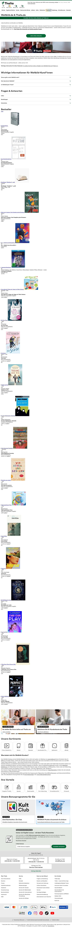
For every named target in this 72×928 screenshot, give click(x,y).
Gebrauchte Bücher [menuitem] (25, 10)
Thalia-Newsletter (52, 770)
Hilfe (20, 878)
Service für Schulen (24, 887)
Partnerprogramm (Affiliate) (62, 893)
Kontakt (21, 881)
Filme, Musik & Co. (6, 746)
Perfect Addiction (5, 696)
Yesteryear (3, 568)
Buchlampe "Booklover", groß (8, 182)
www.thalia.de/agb (29, 774)
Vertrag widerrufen (36, 871)
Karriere (3, 881)
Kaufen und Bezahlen (42, 881)
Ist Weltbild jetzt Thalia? (7, 84)
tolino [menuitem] (37, 10)
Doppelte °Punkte (6, 787)
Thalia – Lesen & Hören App (61, 881)
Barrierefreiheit (5, 892)
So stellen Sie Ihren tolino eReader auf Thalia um (36, 18)
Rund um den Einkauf (42, 876)
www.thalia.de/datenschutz (44, 774)
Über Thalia (4, 876)
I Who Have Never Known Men (8, 664)
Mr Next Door (4, 320)
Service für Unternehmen (25, 892)
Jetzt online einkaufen (36, 36)
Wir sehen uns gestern (6, 480)
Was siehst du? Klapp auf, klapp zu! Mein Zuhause (12, 289)
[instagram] (35, 913)
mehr (2, 111)
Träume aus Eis (4, 384)
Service (21, 876)
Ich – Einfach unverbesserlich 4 (8, 242)
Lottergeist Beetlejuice (6, 267)
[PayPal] (53, 907)
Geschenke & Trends (42, 746)
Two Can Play (4, 632)
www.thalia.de (51, 759)
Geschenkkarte (58, 887)
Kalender (30, 746)
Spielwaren (54, 746)
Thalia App (57, 878)
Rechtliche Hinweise (21, 840)
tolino (2, 95)
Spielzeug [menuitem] (54, 10)
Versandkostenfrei (54, 787)
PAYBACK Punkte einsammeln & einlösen (53, 812)
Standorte (3, 887)
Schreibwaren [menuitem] (61, 10)
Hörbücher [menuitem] (42, 10)
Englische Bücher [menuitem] (10, 10)
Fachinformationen (5, 885)
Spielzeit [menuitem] (48, 10)
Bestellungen (4, 99)
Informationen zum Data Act (44, 896)
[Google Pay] (34, 907)
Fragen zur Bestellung (42, 878)
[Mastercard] (14, 907)
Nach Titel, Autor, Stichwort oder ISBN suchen (38, 2)
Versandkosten (51, 926)
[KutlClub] (22, 913)
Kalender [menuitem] (68, 10)
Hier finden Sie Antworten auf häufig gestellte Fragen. (28, 29)
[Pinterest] (41, 913)
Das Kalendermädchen (6, 159)
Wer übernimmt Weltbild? (7, 81)
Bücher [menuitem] (3, 10)
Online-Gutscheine (41, 885)
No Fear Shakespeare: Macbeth (8, 415)
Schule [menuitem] (17, 10)
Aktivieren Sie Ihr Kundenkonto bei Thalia (53, 721)
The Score (3, 353)
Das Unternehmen (5, 878)
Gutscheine (4, 103)
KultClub (57, 900)
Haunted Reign (4, 125)
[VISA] (6, 907)
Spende (18, 787)
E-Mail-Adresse (20, 843)
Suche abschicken (31, 3)
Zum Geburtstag (42, 787)
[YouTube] (52, 913)
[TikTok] (47, 913)
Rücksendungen (23, 885)
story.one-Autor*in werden (61, 885)
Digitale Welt (58, 896)
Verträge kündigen (41, 892)
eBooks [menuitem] (33, 10)
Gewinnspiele (30, 787)
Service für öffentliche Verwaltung (24, 895)
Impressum (4, 894)
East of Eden (4, 536)
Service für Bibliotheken (25, 890)
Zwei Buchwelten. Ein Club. (18, 812)
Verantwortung (5, 890)
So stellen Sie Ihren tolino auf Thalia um (18, 721)
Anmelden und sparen (59, 846)
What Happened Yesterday (7, 448)
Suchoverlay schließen (53, 2)
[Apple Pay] (43, 907)
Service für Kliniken (24, 898)
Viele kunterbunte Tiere (6, 505)
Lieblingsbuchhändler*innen (62, 883)
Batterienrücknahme (24, 883)
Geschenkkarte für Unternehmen (59, 890)
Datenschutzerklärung (42, 894)
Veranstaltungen (59, 898)
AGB (2, 896)
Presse (2, 883)
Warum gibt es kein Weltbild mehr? (10, 77)
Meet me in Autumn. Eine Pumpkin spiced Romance (13, 212)
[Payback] (63, 907)
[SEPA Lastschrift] (23, 907)
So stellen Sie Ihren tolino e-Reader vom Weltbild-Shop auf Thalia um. (40, 66)
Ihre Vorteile (58, 876)
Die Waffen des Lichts (6, 600)
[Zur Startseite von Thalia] (8, 3)
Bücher (18, 746)
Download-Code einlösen (43, 887)
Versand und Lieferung (42, 883)
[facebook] (30, 913)
